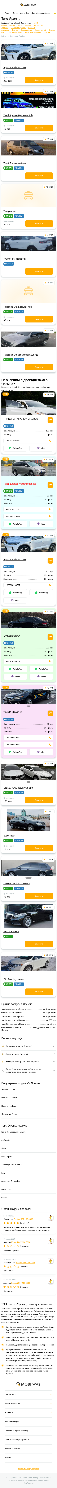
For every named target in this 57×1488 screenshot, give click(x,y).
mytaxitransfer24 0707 (14, 67)
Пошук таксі (17, 13)
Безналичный (26, 30)
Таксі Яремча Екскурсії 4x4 (17, 307)
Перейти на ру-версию (28, 1469)
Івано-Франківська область (38, 13)
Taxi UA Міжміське (12, 712)
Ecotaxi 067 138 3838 (14, 259)
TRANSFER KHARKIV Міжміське (20, 418)
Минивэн (28, 25)
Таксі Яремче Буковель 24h (18, 115)
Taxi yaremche (10, 211)
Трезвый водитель (18, 28)
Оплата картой (40, 30)
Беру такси (9, 835)
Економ (15, 30)
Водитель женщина (33, 32)
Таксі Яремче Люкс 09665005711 (20, 354)
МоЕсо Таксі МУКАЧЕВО (16, 883)
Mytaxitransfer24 (11, 635)
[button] (53, 696)
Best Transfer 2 (11, 931)
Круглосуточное (15, 25)
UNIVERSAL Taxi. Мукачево (18, 787)
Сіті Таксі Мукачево (13, 979)
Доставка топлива (15, 32)
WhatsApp (17, 448)
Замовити (39, 80)
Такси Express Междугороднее (19, 483)
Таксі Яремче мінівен (14, 163)
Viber (43, 448)
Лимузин (46, 32)
